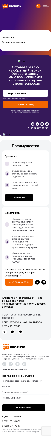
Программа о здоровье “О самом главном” (22, 381)
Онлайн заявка (23, 407)
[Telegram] (37, 282)
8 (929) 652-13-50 (32, 322)
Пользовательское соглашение (14, 369)
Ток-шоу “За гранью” (11, 397)
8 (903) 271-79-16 (11, 326)
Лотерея (6, 386)
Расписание (19, 197)
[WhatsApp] (43, 282)
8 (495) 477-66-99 (38, 128)
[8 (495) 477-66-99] (38, 6)
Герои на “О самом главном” (15, 392)
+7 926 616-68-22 (21, 282)
